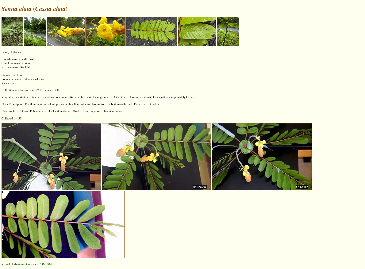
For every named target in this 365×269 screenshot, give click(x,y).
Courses (31, 264)
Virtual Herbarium (13, 264)
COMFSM (45, 264)
